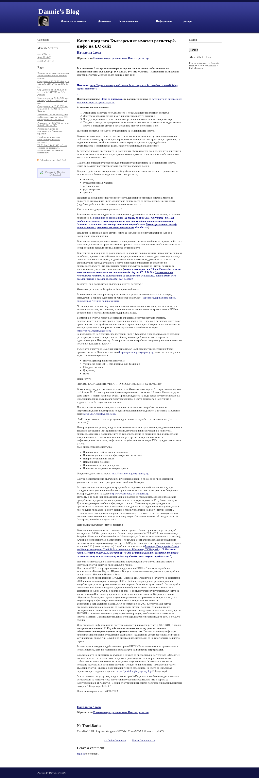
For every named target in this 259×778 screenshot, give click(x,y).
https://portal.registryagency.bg (94, 330)
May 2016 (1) (44, 54)
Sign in (81, 753)
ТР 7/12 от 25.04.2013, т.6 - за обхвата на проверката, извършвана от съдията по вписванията (52, 149)
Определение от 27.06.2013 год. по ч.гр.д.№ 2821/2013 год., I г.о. (53, 100)
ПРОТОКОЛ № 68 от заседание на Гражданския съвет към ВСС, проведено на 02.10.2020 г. (52, 117)
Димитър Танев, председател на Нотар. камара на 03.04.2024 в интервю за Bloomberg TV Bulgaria (128, 548)
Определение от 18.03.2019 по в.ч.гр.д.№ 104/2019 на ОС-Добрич (52, 92)
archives (212, 65)
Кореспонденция (128, 20)
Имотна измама (73, 21)
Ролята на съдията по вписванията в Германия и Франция (50, 131)
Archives (53, 48)
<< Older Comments (115, 740)
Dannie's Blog (58, 11)
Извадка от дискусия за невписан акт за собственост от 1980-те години (53, 75)
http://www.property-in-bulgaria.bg (129, 493)
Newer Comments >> (143, 740)
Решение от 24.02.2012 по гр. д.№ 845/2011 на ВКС (53, 124)
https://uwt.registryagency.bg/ (99, 413)
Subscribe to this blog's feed (53, 160)
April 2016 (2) (44, 57)
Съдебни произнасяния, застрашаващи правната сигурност (49, 139)
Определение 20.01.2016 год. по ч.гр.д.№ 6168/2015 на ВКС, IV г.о (53, 83)
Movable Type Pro (58, 773)
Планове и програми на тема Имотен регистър (121, 58)
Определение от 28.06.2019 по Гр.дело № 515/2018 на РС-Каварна (52, 108)
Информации (164, 20)
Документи (104, 20)
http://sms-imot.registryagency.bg (130, 473)
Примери (187, 20)
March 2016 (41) (45, 61)
